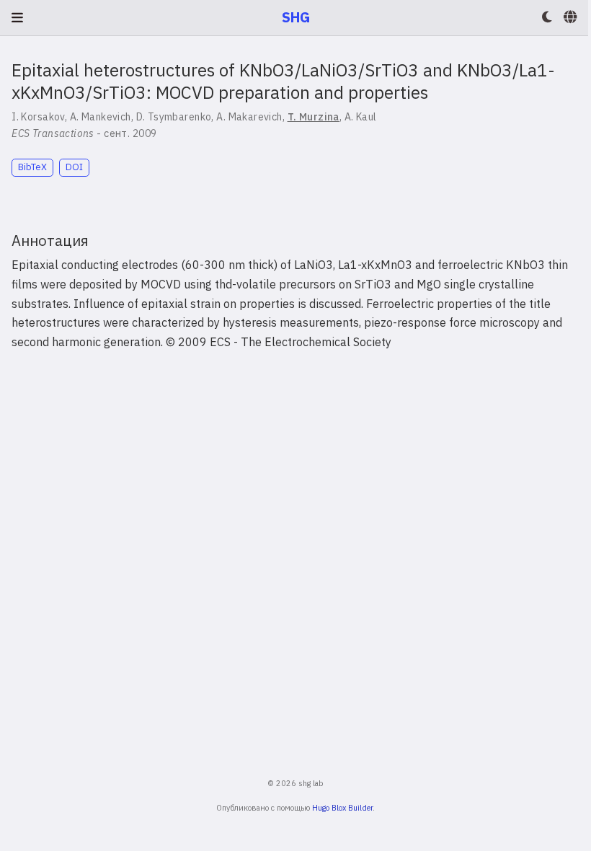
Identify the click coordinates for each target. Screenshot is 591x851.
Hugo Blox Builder (342, 808)
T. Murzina (313, 116)
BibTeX (32, 167)
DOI (74, 167)
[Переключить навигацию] (17, 17)
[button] (547, 17)
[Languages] (571, 17)
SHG (296, 17)
